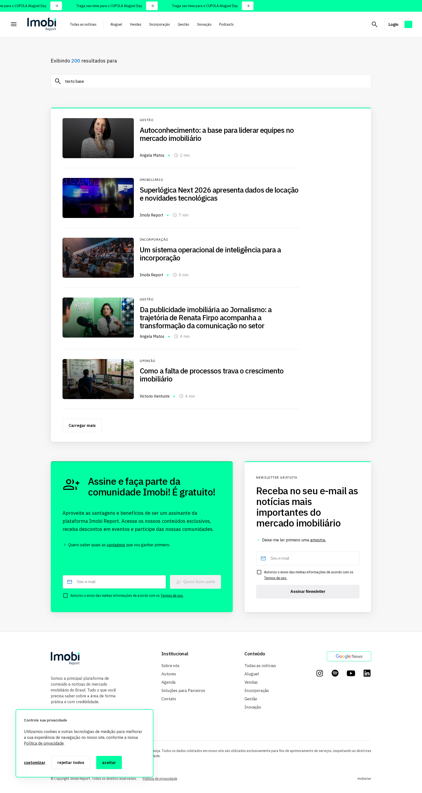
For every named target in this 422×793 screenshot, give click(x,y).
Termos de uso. (171, 595)
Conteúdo (254, 653)
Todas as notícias (83, 24)
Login (393, 24)
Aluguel (116, 24)
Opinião (148, 361)
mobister (364, 778)
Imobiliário (151, 180)
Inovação (204, 24)
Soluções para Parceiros (183, 690)
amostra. (318, 539)
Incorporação (159, 24)
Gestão (183, 24)
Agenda (168, 682)
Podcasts (226, 24)
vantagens (116, 544)
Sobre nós (170, 665)
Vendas (135, 24)
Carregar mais (82, 425)
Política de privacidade (44, 743)
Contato (168, 698)
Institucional (174, 653)
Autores (168, 674)
